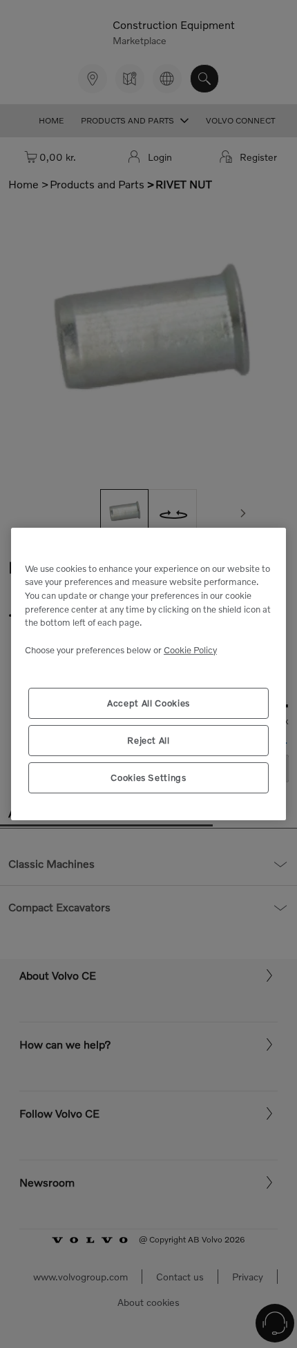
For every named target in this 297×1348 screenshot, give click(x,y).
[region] (148, 674)
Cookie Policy (190, 649)
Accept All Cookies (148, 702)
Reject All (148, 740)
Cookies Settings (148, 777)
